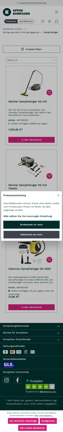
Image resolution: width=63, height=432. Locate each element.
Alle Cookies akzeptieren (32, 428)
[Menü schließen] (58, 195)
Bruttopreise (31, 224)
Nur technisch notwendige (23, 421)
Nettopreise (31, 234)
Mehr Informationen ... (43, 415)
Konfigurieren (48, 421)
